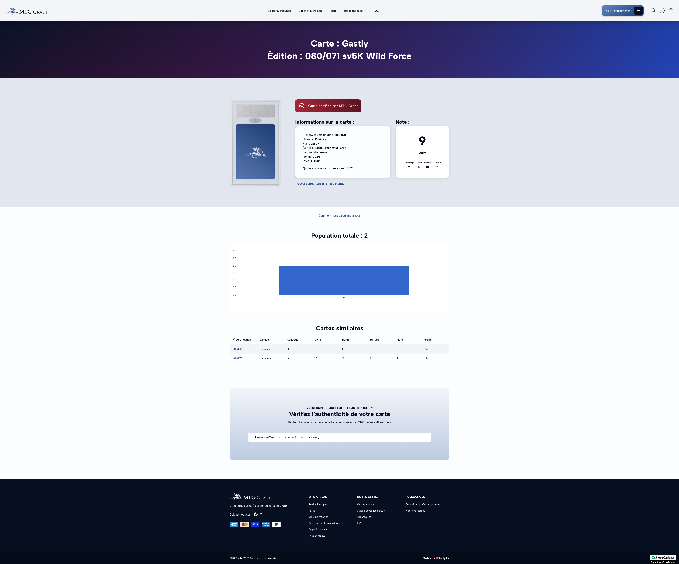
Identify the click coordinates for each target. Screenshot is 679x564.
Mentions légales (415, 510)
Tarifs (332, 10)
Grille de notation (318, 516)
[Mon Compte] (662, 10)
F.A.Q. (377, 10)
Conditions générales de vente (423, 504)
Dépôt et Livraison (310, 10)
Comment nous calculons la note (339, 215)
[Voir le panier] (671, 10)
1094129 (237, 348)
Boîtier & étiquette (279, 10)
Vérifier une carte (367, 504)
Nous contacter (317, 535)
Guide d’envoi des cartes (371, 510)
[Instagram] (260, 514)
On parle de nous (317, 529)
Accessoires (364, 516)
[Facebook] (256, 514)
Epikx (445, 558)
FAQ (359, 523)
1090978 (237, 358)
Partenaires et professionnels (325, 523)
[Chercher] (653, 10)
